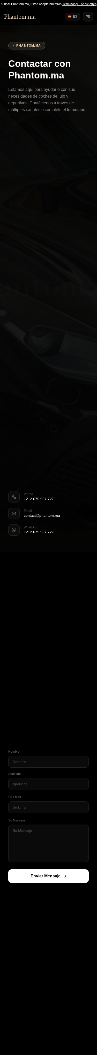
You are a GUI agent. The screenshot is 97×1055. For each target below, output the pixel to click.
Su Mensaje (16, 820)
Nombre (14, 751)
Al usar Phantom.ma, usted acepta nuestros (48, 4)
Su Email (14, 797)
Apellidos (14, 774)
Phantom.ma (20, 16)
